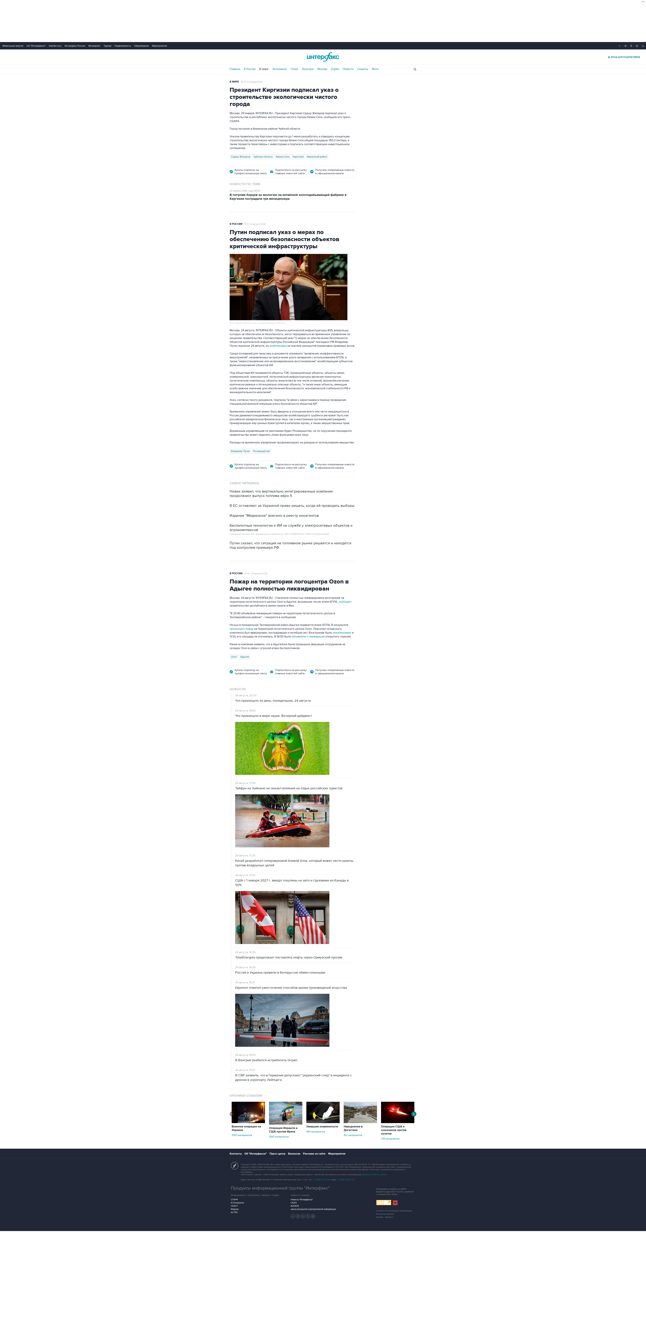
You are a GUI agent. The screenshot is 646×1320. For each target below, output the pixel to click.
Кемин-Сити (282, 156)
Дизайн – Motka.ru (384, 1217)
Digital (335, 69)
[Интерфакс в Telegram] (298, 1216)
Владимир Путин (240, 451)
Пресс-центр (277, 1153)
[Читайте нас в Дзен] (293, 1216)
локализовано (342, 632)
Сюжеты (362, 69)
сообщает (345, 602)
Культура (308, 69)
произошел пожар (242, 629)
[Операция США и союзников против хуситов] (397, 1122)
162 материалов (353, 1135)
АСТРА (234, 1212)
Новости (348, 69)
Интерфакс (323, 57)
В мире (263, 69)
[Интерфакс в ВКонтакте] (303, 1216)
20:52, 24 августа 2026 (255, 573)
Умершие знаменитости (322, 1126)
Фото (375, 69)
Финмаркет (94, 45)
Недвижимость (123, 45)
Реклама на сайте (314, 1153)
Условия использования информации (394, 1211)
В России (250, 69)
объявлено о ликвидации (308, 636)
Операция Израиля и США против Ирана (283, 1129)
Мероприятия (159, 45)
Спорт (294, 69)
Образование (141, 45)
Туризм (107, 45)
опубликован (278, 346)
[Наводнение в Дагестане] (360, 1122)
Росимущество (261, 451)
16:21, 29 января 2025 (252, 82)
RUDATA (295, 1206)
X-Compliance (237, 1202)
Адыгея (244, 656)
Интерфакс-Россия (75, 45)
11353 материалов (242, 1135)
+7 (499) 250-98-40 (321, 1179)
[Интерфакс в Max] (313, 1216)
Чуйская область (263, 156)
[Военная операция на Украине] (248, 1122)
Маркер (235, 1209)
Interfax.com (55, 45)
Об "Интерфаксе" (36, 45)
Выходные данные (385, 1214)
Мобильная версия (13, 45)
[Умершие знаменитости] (323, 1122)
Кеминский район (317, 156)
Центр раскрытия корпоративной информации (313, 1209)
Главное (235, 69)
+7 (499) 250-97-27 (345, 1179)
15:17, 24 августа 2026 (255, 224)
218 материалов (390, 1138)
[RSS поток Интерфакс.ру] (308, 1216)
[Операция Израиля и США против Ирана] (285, 1123)
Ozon (234, 656)
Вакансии (294, 1153)
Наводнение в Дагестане (353, 1128)
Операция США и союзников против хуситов (393, 1130)
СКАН (294, 1202)
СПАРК (234, 1199)
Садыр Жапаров (240, 156)
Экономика (279, 69)
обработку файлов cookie (374, 1174)
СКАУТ (234, 1206)
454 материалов (315, 1131)
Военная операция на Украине (246, 1128)
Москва (322, 69)
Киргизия (298, 156)
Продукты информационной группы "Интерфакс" (280, 1188)
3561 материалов (279, 1136)
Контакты (236, 1153)
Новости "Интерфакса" (302, 1199)
